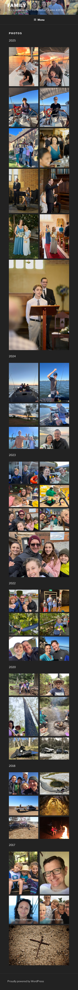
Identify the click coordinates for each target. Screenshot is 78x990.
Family (16, 5)
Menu (41, 19)
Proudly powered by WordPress (25, 981)
